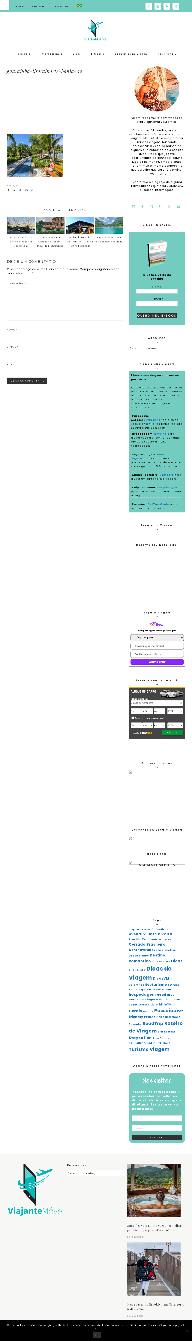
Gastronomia (155, 989)
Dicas (177, 961)
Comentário (17, 283)
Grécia (170, 989)
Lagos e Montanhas (161, 999)
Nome (12, 329)
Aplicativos (160, 929)
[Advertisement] (91, 104)
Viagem (160, 1049)
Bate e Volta (160, 934)
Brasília (135, 939)
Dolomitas (136, 985)
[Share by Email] (27, 190)
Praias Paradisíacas (162, 1017)
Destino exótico (164, 950)
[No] (187, 1331)
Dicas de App (137, 969)
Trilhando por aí (143, 1043)
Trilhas (164, 1043)
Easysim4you (167, 487)
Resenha (135, 1024)
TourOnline (161, 1038)
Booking (160, 434)
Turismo (139, 1049)
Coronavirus (140, 950)
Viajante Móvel (96, 30)
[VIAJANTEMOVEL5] (130, 839)
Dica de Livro (161, 961)
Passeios (165, 1011)
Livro (154, 1004)
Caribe (167, 939)
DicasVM (161, 978)
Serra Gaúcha (167, 1031)
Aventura (138, 934)
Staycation (140, 1037)
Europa (141, 989)
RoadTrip (153, 1023)
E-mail (12, 346)
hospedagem (142, 994)
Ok (97, 1335)
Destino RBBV (139, 955)
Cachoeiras (152, 939)
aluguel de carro (140, 929)
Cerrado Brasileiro (147, 944)
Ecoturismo (156, 984)
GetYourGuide (158, 504)
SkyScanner (153, 420)
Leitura (144, 1004)
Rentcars (167, 475)
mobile (148, 1011)
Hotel (161, 995)
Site (9, 363)
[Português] (80, 5)
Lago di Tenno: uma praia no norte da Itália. (109, 239)
